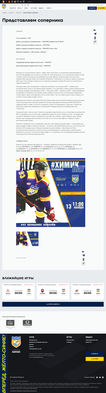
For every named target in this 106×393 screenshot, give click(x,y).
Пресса (31, 346)
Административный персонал (38, 342)
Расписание (70, 340)
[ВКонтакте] (94, 31)
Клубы (29, 1)
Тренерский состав (35, 349)
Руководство (33, 340)
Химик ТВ (88, 342)
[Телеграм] (95, 35)
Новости (13, 8)
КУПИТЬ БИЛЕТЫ (53, 304)
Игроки (31, 344)
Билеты (93, 8)
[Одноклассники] (95, 39)
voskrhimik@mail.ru (38, 357)
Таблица (69, 342)
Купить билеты (29, 284)
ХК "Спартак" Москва (96, 5)
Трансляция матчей (92, 340)
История (34, 8)
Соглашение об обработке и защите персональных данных (23, 390)
